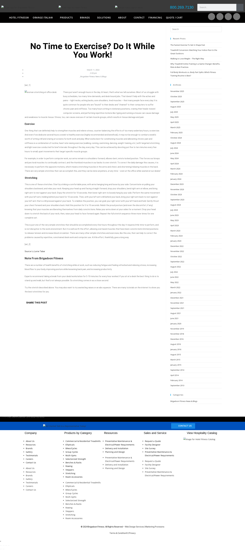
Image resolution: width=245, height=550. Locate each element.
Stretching (70, 473)
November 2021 (177, 303)
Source (28, 251)
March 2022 (175, 287)
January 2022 (175, 292)
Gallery (29, 452)
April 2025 (174, 122)
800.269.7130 (182, 7)
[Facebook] (228, 16)
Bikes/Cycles (71, 448)
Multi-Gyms (71, 455)
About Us (30, 441)
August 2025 (175, 106)
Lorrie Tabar (39, 251)
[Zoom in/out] (1, 545)
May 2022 (174, 282)
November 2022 (177, 251)
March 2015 (175, 359)
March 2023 (175, 230)
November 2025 (177, 91)
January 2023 (175, 241)
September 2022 (177, 261)
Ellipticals (70, 444)
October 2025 (176, 96)
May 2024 (174, 158)
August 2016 (175, 344)
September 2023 (177, 199)
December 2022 (176, 246)
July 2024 (174, 148)
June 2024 (174, 153)
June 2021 (174, 318)
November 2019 (177, 328)
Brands (29, 448)
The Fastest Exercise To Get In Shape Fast (187, 45)
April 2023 (174, 225)
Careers (29, 459)
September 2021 (177, 308)
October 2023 (176, 194)
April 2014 (174, 375)
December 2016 (176, 339)
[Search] (239, 7)
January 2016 (175, 349)
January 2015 (175, 365)
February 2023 (176, 235)
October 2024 (176, 137)
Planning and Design (115, 452)
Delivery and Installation (116, 448)
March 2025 (175, 127)
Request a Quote (153, 441)
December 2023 (176, 184)
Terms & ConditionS (118, 533)
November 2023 (177, 189)
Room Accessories (74, 477)
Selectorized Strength (76, 459)
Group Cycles (72, 452)
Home (4, 417)
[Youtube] (219, 16)
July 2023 (174, 210)
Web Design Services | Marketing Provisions (144, 527)
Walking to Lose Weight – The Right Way (187, 58)
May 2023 (174, 220)
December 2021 (176, 297)
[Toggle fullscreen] (4, 545)
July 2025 (174, 112)
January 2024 (175, 179)
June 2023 (174, 215)
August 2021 (175, 313)
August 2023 (175, 205)
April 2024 (174, 163)
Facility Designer (152, 444)
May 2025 (174, 117)
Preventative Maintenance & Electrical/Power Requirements (119, 443)
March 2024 (175, 168)
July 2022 (174, 272)
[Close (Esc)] (9, 545)
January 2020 (175, 323)
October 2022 (176, 256)
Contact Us (31, 462)
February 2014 (176, 380)
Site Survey (150, 448)
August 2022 (175, 266)
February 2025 (176, 132)
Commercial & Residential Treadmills (83, 441)
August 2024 (175, 143)
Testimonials (32, 455)
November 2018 (177, 334)
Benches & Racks (74, 462)
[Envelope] (211, 16)
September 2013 (177, 385)
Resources (31, 444)
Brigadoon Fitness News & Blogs (93, 76)
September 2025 (177, 101)
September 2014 (177, 370)
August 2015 (175, 354)
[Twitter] (236, 16)
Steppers (70, 469)
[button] (94, 303)
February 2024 (176, 174)
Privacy (132, 533)
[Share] (6, 545)
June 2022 (174, 277)
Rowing (69, 466)
